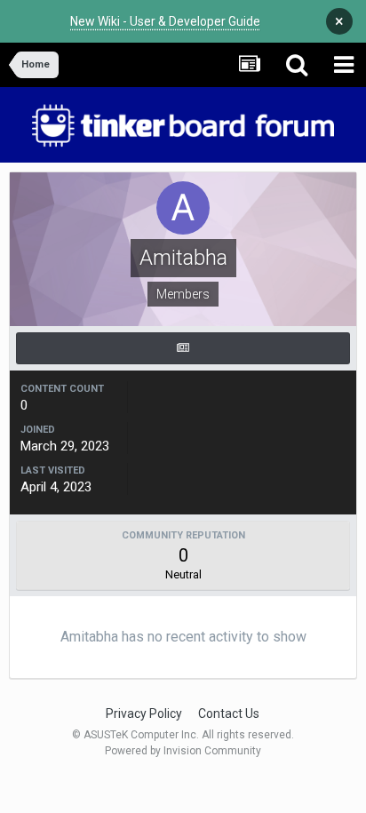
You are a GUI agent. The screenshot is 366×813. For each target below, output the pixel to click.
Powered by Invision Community (183, 751)
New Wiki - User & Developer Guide (165, 21)
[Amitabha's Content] (183, 348)
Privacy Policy (144, 713)
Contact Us (228, 713)
